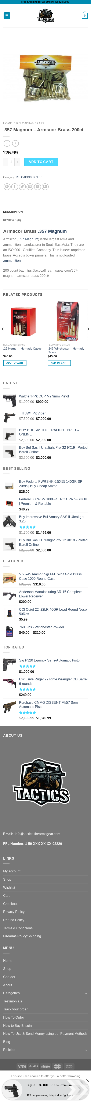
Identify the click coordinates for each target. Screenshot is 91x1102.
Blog (6, 1042)
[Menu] (7, 15)
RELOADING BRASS (30, 123)
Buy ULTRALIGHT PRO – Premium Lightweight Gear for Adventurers (51, 1085)
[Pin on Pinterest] (37, 186)
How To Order (13, 1017)
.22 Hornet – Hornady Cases (22, 348)
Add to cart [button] (14, 363)
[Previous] (3, 337)
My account (11, 871)
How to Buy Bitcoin (17, 1025)
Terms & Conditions (18, 928)
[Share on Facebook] (14, 186)
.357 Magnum (52, 231)
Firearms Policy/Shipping (22, 936)
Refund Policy (13, 920)
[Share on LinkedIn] (45, 186)
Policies (9, 1050)
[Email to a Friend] (29, 186)
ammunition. (12, 260)
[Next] (88, 337)
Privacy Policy (14, 912)
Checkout (10, 904)
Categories (11, 993)
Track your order (15, 1009)
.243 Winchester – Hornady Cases (66, 350)
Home (7, 123)
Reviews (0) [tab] (12, 220)
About (7, 985)
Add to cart (41, 162)
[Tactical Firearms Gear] (46, 15)
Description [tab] (13, 211)
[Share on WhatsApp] (7, 186)
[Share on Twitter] (22, 186)
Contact (9, 977)
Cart (6, 895)
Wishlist (9, 887)
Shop (7, 879)
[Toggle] (86, 993)
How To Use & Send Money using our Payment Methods (45, 1033)
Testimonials (12, 1001)
